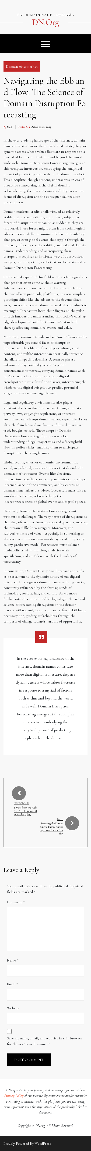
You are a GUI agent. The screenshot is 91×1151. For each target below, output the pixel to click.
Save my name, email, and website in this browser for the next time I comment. (44, 1041)
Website (13, 1008)
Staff (9, 126)
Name (12, 960)
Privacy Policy (14, 1095)
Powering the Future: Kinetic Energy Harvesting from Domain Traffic (51, 828)
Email (12, 984)
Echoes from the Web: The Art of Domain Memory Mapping (25, 811)
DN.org (45, 22)
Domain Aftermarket (22, 66)
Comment (15, 902)
